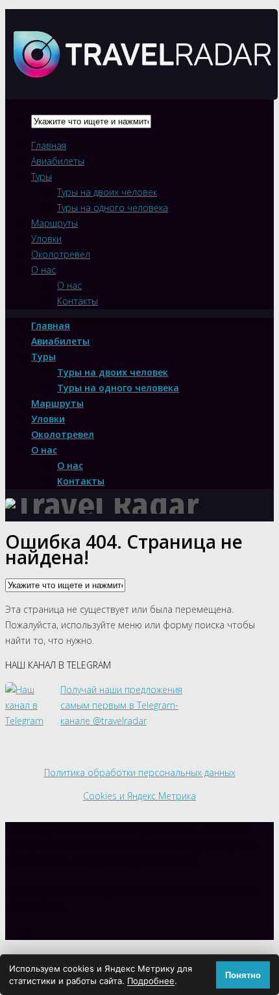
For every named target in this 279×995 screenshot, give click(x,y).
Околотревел (60, 254)
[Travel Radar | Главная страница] (141, 88)
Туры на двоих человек (107, 192)
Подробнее (151, 981)
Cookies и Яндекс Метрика (139, 796)
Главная (48, 145)
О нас (43, 270)
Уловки (46, 239)
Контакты (77, 301)
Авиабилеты (57, 161)
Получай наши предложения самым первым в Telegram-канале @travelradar (121, 705)
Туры (41, 176)
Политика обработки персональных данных (140, 772)
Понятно (243, 975)
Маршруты (54, 223)
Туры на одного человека (112, 207)
